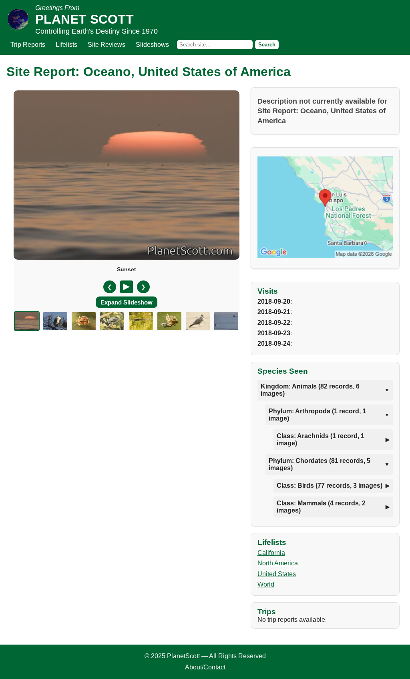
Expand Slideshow (126, 302)
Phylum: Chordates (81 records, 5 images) (319, 464)
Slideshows (152, 44)
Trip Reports (27, 44)
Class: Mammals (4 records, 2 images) (321, 507)
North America (277, 563)
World (265, 584)
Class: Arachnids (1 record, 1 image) (320, 440)
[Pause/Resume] (126, 286)
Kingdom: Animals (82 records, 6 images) (310, 390)
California (271, 552)
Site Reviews (106, 44)
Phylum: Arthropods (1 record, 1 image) (317, 415)
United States (276, 574)
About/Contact (205, 667)
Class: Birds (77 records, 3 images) (329, 485)
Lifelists (66, 44)
